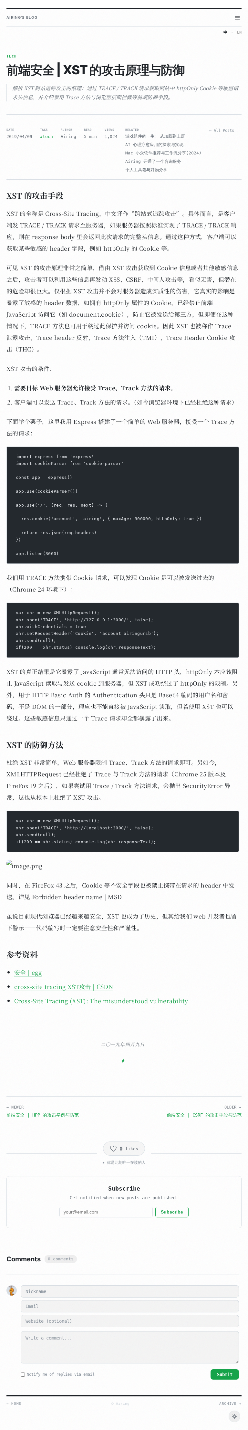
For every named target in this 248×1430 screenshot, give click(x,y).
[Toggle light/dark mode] (234, 1416)
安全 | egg (28, 972)
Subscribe (172, 1212)
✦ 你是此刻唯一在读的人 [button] (124, 1162)
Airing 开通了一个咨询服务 (153, 161)
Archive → (230, 1404)
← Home (13, 1404)
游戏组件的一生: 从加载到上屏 (155, 136)
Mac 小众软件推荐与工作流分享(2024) (163, 153)
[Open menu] (237, 18)
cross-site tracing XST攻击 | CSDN (63, 986)
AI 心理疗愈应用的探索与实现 (154, 144)
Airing (68, 136)
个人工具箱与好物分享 (146, 169)
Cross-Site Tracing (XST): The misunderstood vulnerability (101, 1000)
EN (239, 32)
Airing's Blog (21, 17)
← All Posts (221, 130)
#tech (46, 136)
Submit (224, 1374)
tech (11, 56)
